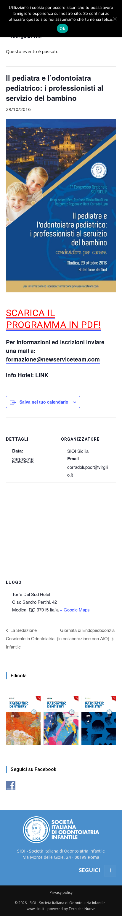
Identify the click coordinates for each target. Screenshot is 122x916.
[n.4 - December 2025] (98, 717)
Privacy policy (61, 892)
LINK (42, 375)
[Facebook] (110, 871)
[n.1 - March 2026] (61, 717)
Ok (62, 28)
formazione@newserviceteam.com (53, 359)
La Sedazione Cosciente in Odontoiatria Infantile (30, 638)
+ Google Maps (75, 609)
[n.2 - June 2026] (23, 717)
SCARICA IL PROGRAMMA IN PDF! (53, 318)
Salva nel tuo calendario (44, 402)
